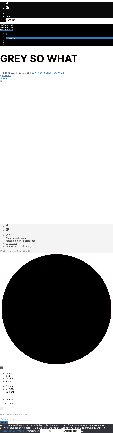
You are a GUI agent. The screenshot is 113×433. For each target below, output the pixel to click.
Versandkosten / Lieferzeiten (20, 240)
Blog (8, 375)
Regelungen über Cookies (13, 430)
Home (9, 373)
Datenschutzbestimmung (18, 246)
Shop (8, 381)
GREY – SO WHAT (54, 72)
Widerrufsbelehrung (16, 238)
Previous (6, 75)
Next (2, 78)
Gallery (9, 378)
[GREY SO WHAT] (47, 220)
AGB (8, 235)
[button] (6, 33)
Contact (10, 391)
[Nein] (82, 431)
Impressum (11, 243)
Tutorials (10, 386)
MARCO (10, 389)
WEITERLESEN (70, 431)
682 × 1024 (36, 72)
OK (50, 431)
